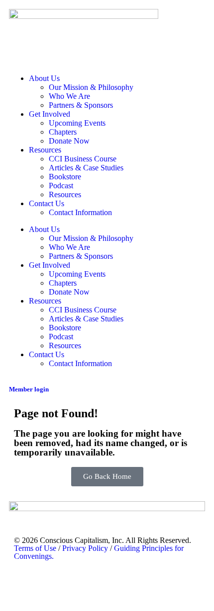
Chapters (63, 132)
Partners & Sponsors (81, 105)
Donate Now (69, 141)
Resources (45, 150)
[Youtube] (53, 582)
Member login (29, 389)
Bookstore (65, 176)
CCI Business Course (82, 158)
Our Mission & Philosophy (91, 87)
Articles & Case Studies (86, 167)
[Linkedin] (26, 582)
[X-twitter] (107, 582)
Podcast (61, 185)
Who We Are (69, 96)
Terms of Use (35, 548)
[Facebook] (133, 582)
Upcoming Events (77, 123)
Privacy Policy (85, 548)
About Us (44, 78)
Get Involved (49, 114)
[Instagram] (80, 582)
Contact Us (46, 203)
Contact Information (80, 212)
